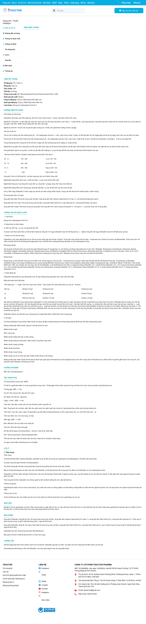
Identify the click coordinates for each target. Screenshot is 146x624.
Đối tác (83, 2)
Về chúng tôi (7, 568)
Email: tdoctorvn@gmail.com (89, 590)
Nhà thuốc (47, 2)
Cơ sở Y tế (22, 2)
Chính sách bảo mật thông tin (14, 578)
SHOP (54, 2)
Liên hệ (5, 571)
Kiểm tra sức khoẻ (34, 2)
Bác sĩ (14, 2)
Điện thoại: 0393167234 (87, 594)
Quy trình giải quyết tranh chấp (14, 575)
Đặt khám (90, 2)
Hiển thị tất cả (10, 28)
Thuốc (66, 2)
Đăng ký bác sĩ (8, 582)
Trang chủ (6, 2)
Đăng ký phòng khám (11, 585)
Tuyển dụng (74, 2)
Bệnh (60, 2)
